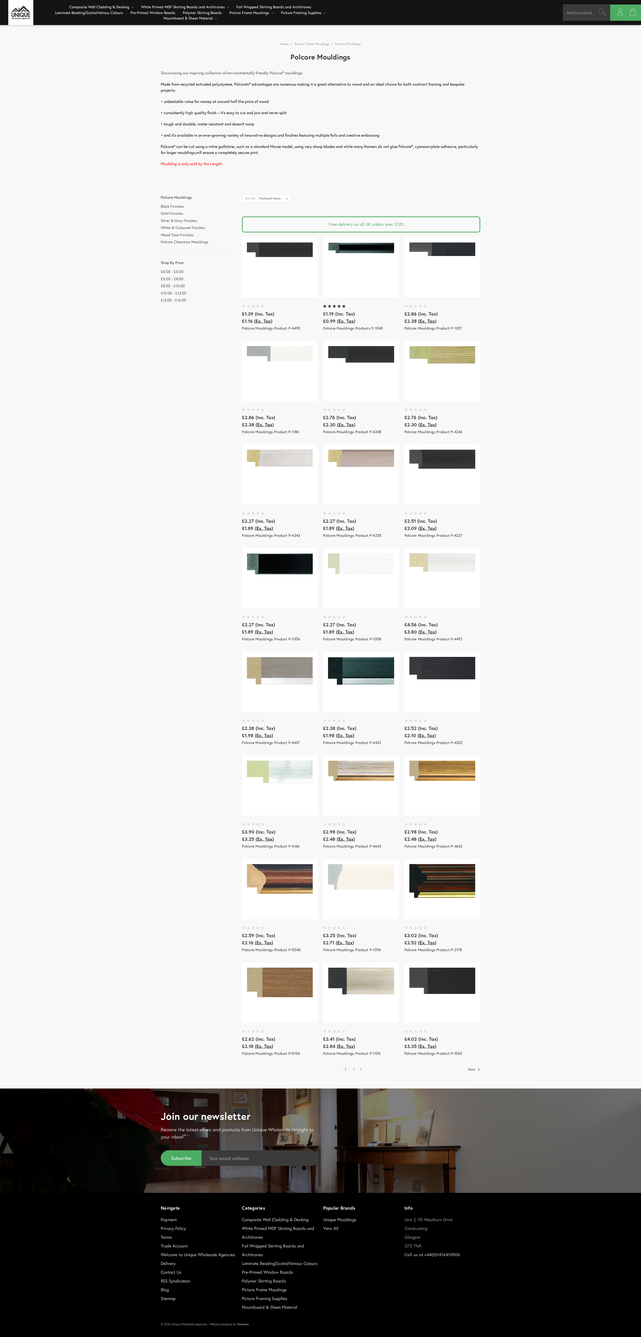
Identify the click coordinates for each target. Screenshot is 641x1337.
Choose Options (279, 267)
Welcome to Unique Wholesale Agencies (198, 1254)
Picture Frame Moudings (249, 12)
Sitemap (168, 1298)
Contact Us (171, 1272)
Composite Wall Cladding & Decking (99, 6)
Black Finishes (172, 206)
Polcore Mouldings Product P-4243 (271, 535)
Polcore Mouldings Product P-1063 (433, 1053)
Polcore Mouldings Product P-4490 (271, 328)
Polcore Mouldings (348, 44)
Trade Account (174, 1246)
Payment (169, 1219)
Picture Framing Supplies (302, 12)
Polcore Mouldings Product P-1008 (352, 638)
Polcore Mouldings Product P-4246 (433, 431)
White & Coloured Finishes (183, 227)
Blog (165, 1289)
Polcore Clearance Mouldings (184, 241)
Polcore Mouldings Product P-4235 (352, 535)
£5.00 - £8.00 (172, 278)
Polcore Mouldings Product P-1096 (352, 949)
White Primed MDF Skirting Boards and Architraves (183, 6)
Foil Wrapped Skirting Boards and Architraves (273, 6)
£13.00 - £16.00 (173, 300)
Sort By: (250, 198)
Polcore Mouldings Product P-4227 (433, 535)
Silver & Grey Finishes (179, 220)
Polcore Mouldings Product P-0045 (271, 949)
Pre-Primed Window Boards (152, 12)
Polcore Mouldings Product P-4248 (352, 431)
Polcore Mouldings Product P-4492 (433, 638)
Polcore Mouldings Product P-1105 (352, 1053)
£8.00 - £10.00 (173, 285)
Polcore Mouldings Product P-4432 (352, 742)
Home (284, 44)
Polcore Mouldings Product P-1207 (433, 328)
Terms (166, 1237)
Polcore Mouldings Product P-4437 (271, 742)
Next (472, 1069)
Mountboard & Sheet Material (189, 18)
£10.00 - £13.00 (173, 293)
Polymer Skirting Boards (202, 12)
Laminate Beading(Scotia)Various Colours (89, 12)
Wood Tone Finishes (177, 234)
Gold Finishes (172, 213)
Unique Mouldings (339, 1219)
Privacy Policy (173, 1228)
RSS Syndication (175, 1281)
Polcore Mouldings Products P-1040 (353, 328)
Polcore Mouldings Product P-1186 (270, 431)
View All (330, 1228)
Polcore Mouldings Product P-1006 (271, 638)
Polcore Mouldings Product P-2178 (433, 949)
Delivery (168, 1263)
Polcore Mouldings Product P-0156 (271, 1053)
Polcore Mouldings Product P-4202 (433, 742)
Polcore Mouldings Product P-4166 (270, 846)
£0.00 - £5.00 (172, 271)
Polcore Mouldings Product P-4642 (433, 846)
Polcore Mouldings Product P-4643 (352, 846)
